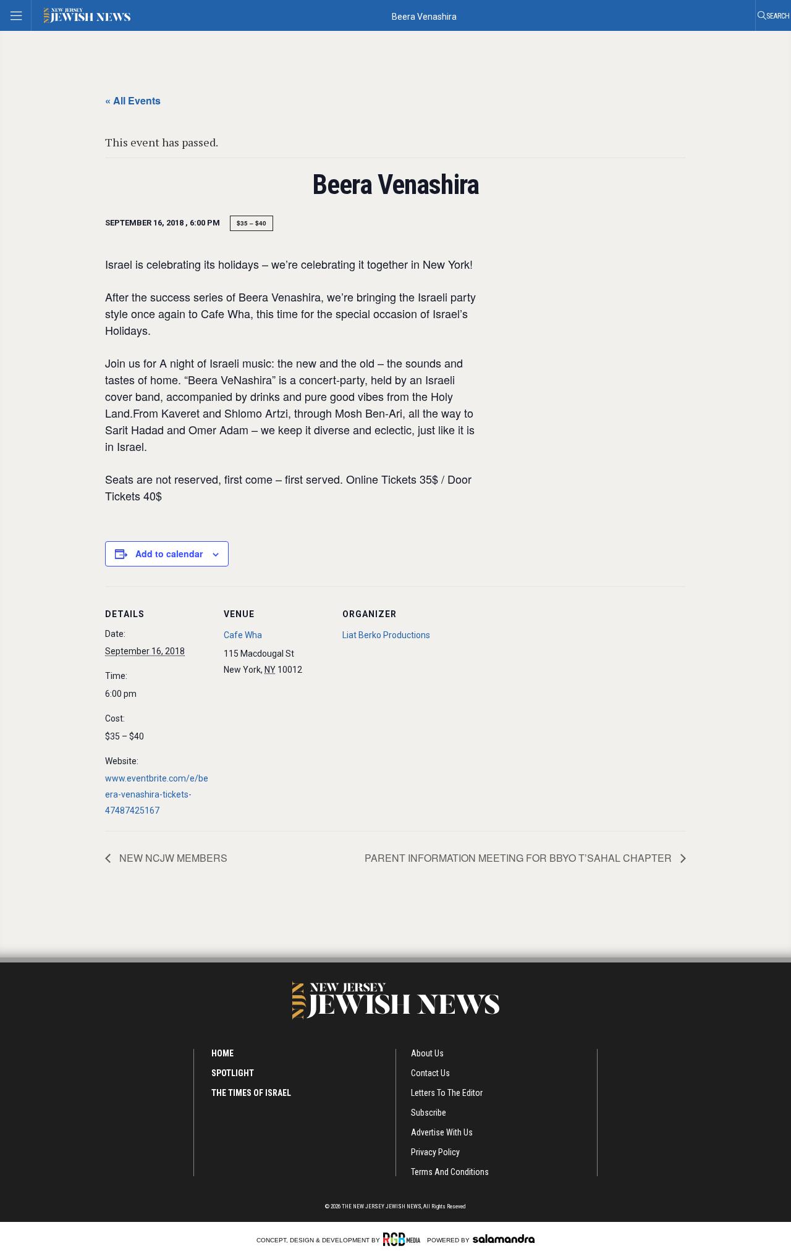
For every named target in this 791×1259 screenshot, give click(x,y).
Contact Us (430, 1073)
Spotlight (232, 1073)
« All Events (133, 100)
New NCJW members (172, 858)
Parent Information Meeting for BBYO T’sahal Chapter (519, 858)
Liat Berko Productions (386, 635)
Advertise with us (442, 1132)
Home (222, 1053)
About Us (427, 1053)
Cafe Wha (243, 635)
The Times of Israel (251, 1093)
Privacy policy (435, 1152)
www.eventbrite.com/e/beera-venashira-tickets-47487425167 (156, 794)
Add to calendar (169, 553)
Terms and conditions (450, 1172)
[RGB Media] (404, 1239)
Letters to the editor (447, 1093)
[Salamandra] (504, 1238)
